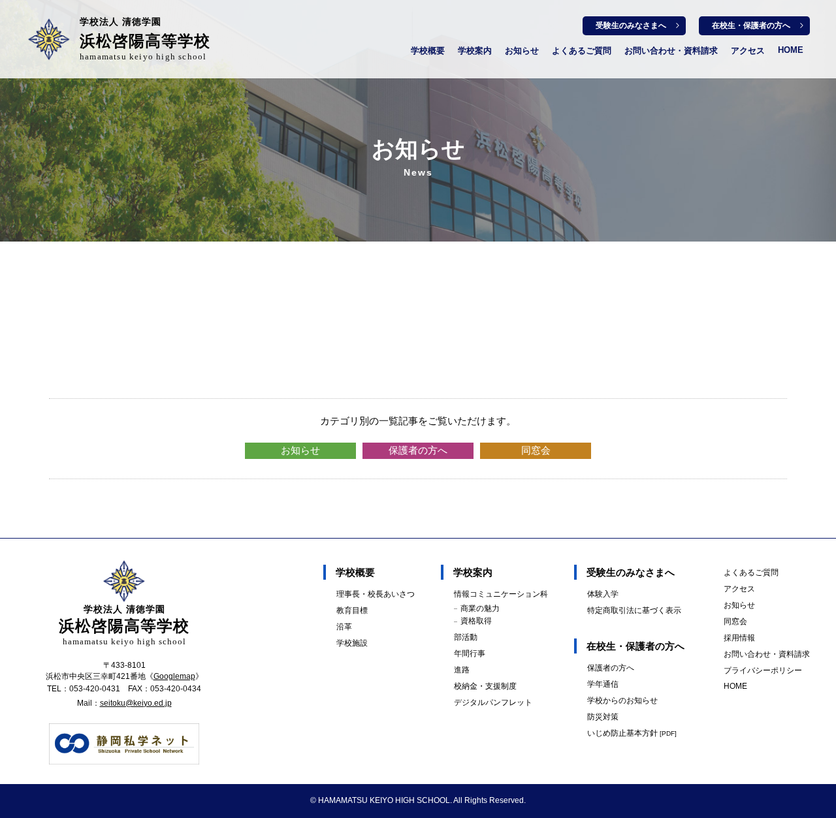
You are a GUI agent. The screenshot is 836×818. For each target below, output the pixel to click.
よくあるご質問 (581, 50)
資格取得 (476, 620)
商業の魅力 (480, 608)
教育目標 (352, 610)
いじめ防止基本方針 (632, 733)
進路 (462, 669)
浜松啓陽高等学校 (145, 39)
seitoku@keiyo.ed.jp (136, 703)
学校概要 (428, 50)
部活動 (465, 637)
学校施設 (352, 643)
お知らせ (522, 50)
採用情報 (739, 637)
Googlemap (174, 676)
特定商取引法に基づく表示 (634, 610)
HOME (790, 50)
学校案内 (475, 50)
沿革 (344, 626)
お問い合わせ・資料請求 (671, 50)
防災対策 (603, 716)
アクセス (748, 50)
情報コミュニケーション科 (501, 594)
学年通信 (603, 684)
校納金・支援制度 (485, 686)
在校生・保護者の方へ (751, 25)
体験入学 (603, 594)
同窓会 (536, 450)
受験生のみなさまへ (631, 25)
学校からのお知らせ (622, 700)
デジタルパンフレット (493, 702)
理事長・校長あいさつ (375, 594)
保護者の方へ (418, 450)
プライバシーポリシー (763, 670)
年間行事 (469, 653)
